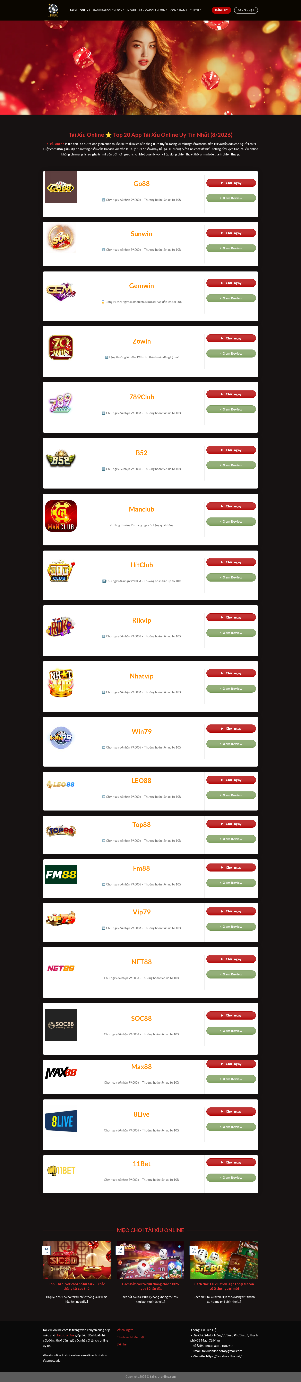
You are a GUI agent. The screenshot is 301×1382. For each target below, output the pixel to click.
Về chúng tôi (125, 1330)
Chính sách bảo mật (130, 1337)
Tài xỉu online (80, 10)
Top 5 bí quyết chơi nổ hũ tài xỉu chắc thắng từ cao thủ (77, 1286)
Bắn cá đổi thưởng (153, 10)
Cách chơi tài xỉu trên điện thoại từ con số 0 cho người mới (224, 1286)
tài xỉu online (65, 1335)
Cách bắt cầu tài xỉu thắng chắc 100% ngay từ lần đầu (150, 1286)
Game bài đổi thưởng (109, 10)
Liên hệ (122, 1344)
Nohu (131, 10)
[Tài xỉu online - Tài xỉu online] (53, 10)
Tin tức (195, 10)
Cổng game (178, 10)
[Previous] (42, 1277)
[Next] (259, 1277)
